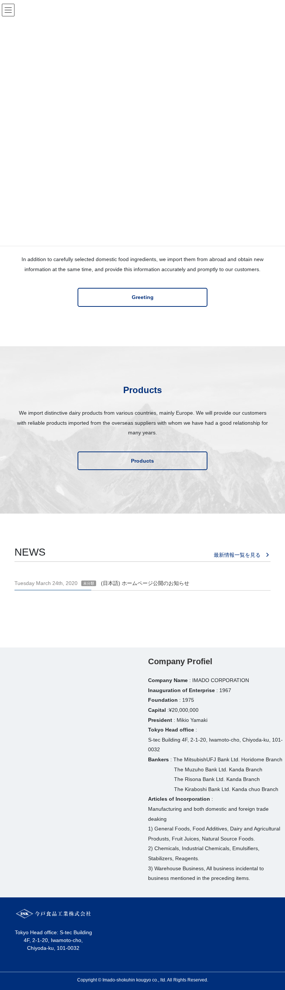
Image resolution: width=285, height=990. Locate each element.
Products (142, 461)
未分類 (88, 583)
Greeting (143, 297)
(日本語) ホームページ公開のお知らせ (145, 583)
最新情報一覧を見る (237, 554)
